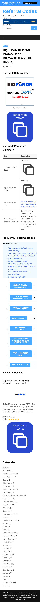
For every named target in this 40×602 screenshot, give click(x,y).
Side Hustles (7, 570)
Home (5, 530)
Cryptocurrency (8, 502)
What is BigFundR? (15, 258)
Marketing (6, 551)
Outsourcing (7, 554)
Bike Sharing (7, 483)
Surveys (6, 576)
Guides (5, 527)
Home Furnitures (9, 536)
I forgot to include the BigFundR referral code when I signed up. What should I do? (21, 266)
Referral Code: (20, 116)
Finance (5, 45)
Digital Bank (7, 505)
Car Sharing (7, 492)
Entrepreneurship (9, 514)
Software (6, 573)
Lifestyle (6, 548)
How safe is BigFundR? (16, 277)
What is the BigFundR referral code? (21, 256)
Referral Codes (20, 11)
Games (5, 523)
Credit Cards (7, 499)
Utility (5, 585)
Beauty (5, 480)
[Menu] (4, 37)
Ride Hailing (7, 564)
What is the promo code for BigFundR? (22, 253)
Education (6, 511)
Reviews (6, 561)
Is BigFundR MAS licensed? (18, 261)
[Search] (34, 28)
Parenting (6, 558)
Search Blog (7, 25)
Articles (6, 468)
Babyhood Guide (9, 474)
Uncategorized (8, 582)
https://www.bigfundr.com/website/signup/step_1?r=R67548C (28, 204)
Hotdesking (7, 542)
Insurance (6, 545)
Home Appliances (9, 533)
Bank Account (8, 477)
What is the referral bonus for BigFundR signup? (21, 354)
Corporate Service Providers (13, 495)
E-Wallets (6, 508)
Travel (5, 579)
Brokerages (7, 486)
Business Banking (9, 489)
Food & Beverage (9, 520)
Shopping (6, 567)
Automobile (7, 471)
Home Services (8, 539)
